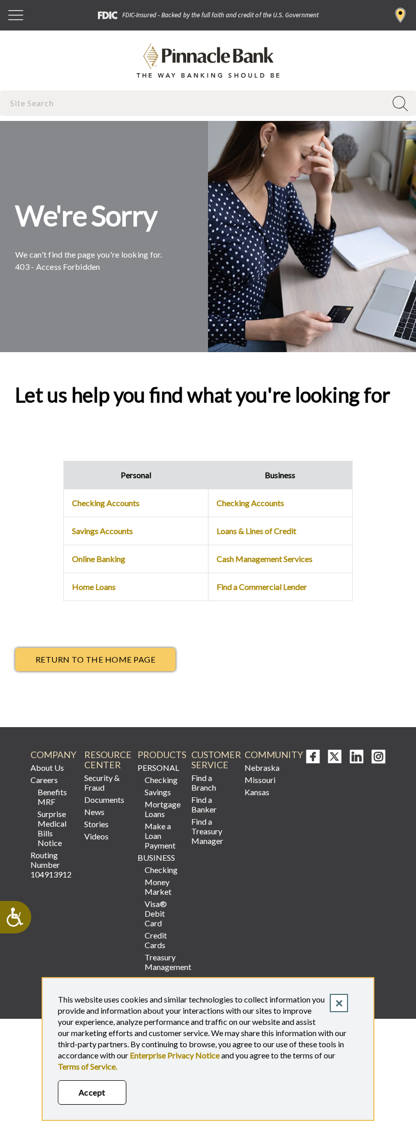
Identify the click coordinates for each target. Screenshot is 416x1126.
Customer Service (214, 759)
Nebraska (262, 767)
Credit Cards (156, 940)
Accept (92, 1092)
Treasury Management (164, 962)
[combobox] (194, 103)
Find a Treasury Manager (207, 831)
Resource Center (107, 759)
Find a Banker (204, 804)
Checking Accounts (106, 503)
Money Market (158, 886)
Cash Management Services (265, 559)
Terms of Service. (87, 1066)
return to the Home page (95, 659)
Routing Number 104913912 (51, 864)
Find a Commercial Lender (262, 586)
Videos (96, 836)
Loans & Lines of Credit (256, 531)
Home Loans (94, 586)
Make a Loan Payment (160, 835)
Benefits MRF (52, 796)
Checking (161, 780)
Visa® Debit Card (156, 913)
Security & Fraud (102, 782)
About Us (47, 767)
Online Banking (98, 559)
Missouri (260, 780)
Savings (158, 792)
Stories (96, 824)
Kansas (257, 792)
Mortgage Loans (163, 809)
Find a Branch (400, 15)
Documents (104, 799)
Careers (44, 780)
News (94, 812)
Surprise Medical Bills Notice (52, 828)
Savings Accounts (102, 531)
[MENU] (15, 15)
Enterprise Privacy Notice (175, 1055)
